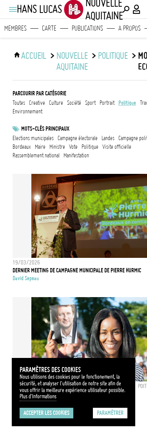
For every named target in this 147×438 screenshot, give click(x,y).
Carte (49, 28)
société (74, 102)
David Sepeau (26, 278)
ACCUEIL (33, 55)
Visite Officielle (116, 146)
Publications (87, 28)
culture (56, 102)
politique (113, 55)
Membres (15, 28)
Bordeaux (22, 146)
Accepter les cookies (46, 412)
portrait (107, 102)
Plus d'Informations (38, 396)
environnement (27, 111)
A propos (129, 28)
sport (90, 102)
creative (37, 102)
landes (108, 138)
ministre (57, 146)
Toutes (19, 102)
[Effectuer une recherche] (125, 9)
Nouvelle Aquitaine (72, 61)
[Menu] (12, 9)
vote (73, 146)
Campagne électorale (78, 138)
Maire (40, 146)
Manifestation (76, 155)
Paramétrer (110, 412)
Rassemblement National (36, 155)
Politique (90, 146)
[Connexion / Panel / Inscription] (136, 9)
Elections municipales (33, 138)
